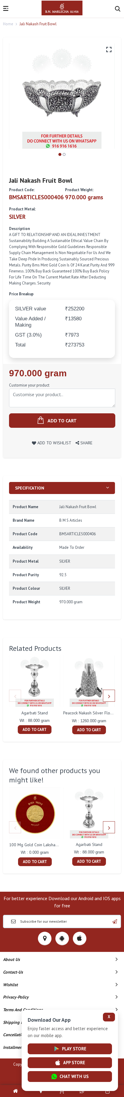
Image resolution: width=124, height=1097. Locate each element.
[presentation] (15, 696)
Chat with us (74, 1076)
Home (8, 23)
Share (85, 443)
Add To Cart (35, 729)
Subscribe (114, 921)
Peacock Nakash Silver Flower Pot (93, 713)
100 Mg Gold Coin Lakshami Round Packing (48, 844)
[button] (59, 154)
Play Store (74, 1049)
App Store (74, 1062)
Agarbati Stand (34, 713)
